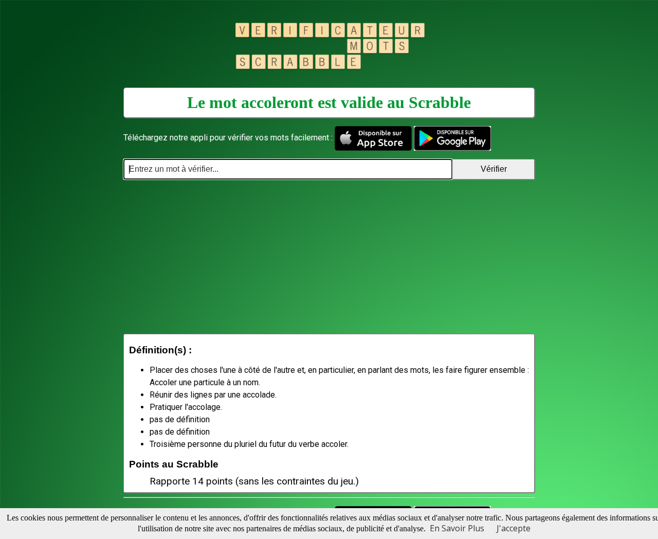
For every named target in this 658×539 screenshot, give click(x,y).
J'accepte (514, 528)
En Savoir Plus (457, 528)
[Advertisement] (329, 257)
